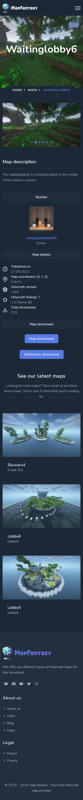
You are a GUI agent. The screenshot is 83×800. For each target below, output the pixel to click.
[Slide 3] (40, 142)
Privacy (12, 760)
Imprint (12, 753)
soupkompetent (41, 238)
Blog (10, 723)
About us (13, 708)
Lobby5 (14, 607)
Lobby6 (14, 536)
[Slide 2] (35, 142)
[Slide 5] (47, 142)
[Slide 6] (51, 142)
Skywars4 (16, 464)
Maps (32, 90)
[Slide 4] (43, 142)
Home (17, 90)
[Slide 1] (32, 142)
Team (11, 716)
